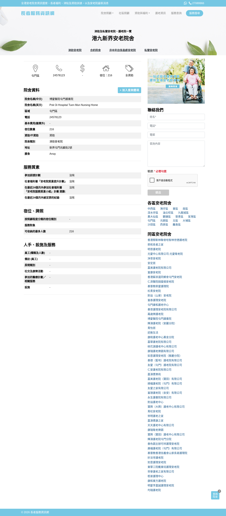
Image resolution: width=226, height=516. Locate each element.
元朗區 (164, 220)
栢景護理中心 (155, 476)
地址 (27, 147)
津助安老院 (75, 50)
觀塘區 (167, 216)
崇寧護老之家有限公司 (161, 471)
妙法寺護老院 (155, 457)
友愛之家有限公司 (158, 388)
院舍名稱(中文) (33, 99)
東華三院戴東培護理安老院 (163, 467)
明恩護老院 (154, 249)
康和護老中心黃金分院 (161, 337)
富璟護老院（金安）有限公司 (165, 392)
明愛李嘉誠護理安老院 (161, 485)
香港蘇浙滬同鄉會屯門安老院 (165, 277)
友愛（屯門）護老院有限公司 (165, 365)
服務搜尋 (194, 13)
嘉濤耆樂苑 (154, 374)
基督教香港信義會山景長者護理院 (167, 453)
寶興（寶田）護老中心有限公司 (166, 434)
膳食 (27, 153)
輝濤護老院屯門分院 (159, 439)
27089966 (198, 3)
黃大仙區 (153, 216)
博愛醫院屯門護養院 (159, 318)
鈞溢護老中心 (155, 402)
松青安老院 (154, 291)
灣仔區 (164, 208)
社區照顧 (124, 13)
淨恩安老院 (154, 258)
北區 (175, 220)
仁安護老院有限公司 (159, 369)
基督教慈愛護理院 (158, 286)
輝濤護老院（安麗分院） (162, 323)
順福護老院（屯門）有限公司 (165, 383)
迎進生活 (153, 332)
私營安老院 (151, 50)
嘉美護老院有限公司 (159, 267)
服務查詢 (176, 13)
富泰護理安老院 (157, 300)
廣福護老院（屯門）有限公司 (165, 448)
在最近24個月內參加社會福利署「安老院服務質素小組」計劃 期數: (45, 189)
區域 (27, 111)
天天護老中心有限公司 (161, 425)
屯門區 (152, 220)
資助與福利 (141, 13)
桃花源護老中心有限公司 (162, 346)
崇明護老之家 (155, 416)
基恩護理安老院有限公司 (162, 309)
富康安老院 (154, 272)
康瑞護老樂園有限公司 (161, 351)
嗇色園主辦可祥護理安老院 (163, 443)
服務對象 (30, 225)
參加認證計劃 (33, 175)
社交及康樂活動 (34, 271)
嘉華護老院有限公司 (159, 341)
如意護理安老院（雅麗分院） (165, 355)
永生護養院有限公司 (159, 397)
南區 (185, 208)
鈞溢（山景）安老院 (159, 295)
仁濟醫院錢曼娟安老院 (161, 281)
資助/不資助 (32, 135)
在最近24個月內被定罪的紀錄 (42, 197)
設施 (27, 287)
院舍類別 (30, 141)
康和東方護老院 (157, 480)
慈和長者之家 (155, 244)
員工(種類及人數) (35, 252)
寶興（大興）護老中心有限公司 (166, 406)
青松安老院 (154, 411)
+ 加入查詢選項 (129, 90)
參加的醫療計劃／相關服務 (35, 279)
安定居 (152, 263)
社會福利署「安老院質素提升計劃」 (46, 181)
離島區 (177, 224)
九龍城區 (183, 212)
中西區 (152, 208)
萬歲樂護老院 (155, 314)
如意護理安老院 (157, 462)
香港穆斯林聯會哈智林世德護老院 (167, 240)
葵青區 (179, 216)
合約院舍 (95, 50)
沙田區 (152, 224)
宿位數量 (30, 129)
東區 (175, 208)
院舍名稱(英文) (33, 105)
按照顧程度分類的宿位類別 (40, 219)
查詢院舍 (215, 495)
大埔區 (187, 220)
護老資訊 (160, 13)
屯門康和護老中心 (158, 304)
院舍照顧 (106, 13)
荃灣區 (192, 216)
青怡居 (152, 328)
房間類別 (30, 265)
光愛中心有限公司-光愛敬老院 (165, 253)
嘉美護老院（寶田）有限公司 (165, 379)
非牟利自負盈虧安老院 (122, 50)
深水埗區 (153, 212)
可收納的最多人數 (35, 231)
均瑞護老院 (154, 490)
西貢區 (164, 224)
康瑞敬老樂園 (155, 429)
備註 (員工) (31, 259)
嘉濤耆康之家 (155, 420)
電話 (27, 117)
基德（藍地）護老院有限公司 (165, 360)
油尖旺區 (168, 212)
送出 (158, 192)
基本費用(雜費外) (35, 123)
